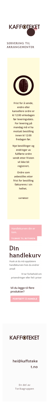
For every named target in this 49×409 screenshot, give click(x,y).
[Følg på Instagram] (13, 345)
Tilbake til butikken (23, 238)
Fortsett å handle (25, 299)
